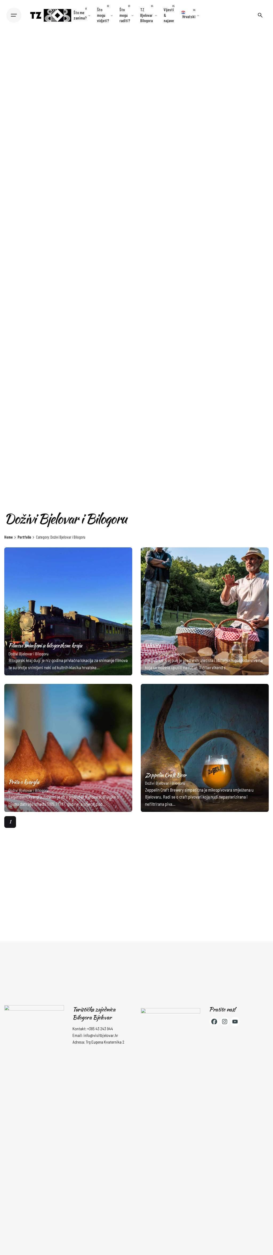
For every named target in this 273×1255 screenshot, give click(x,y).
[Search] (260, 15)
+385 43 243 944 (100, 1028)
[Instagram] (224, 1021)
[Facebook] (214, 1021)
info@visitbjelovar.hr (100, 1035)
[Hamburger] (13, 15)
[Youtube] (235, 1021)
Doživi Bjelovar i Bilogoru (29, 653)
